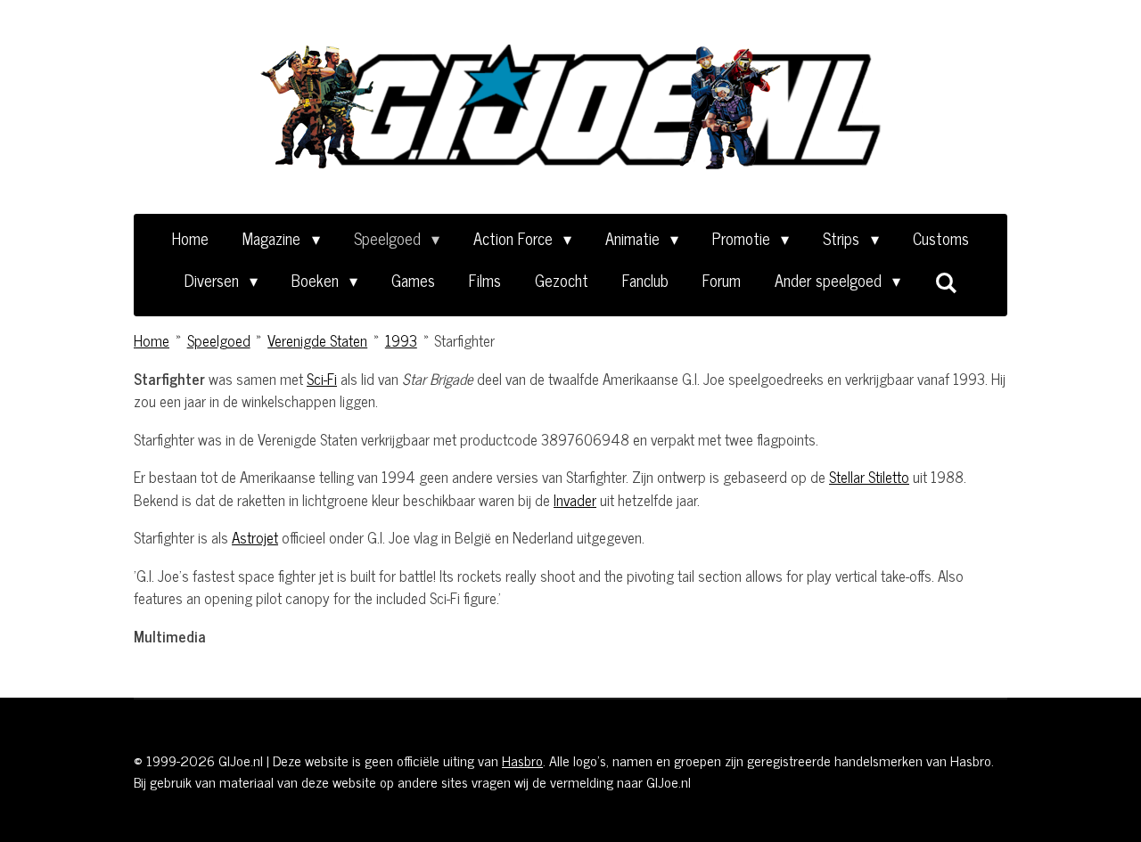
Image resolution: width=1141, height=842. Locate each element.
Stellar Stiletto (869, 476)
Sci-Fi (322, 378)
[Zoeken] (945, 281)
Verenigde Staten (317, 340)
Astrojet (255, 537)
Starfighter (464, 340)
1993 (401, 340)
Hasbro (522, 760)
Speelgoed (218, 340)
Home (151, 340)
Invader (575, 499)
